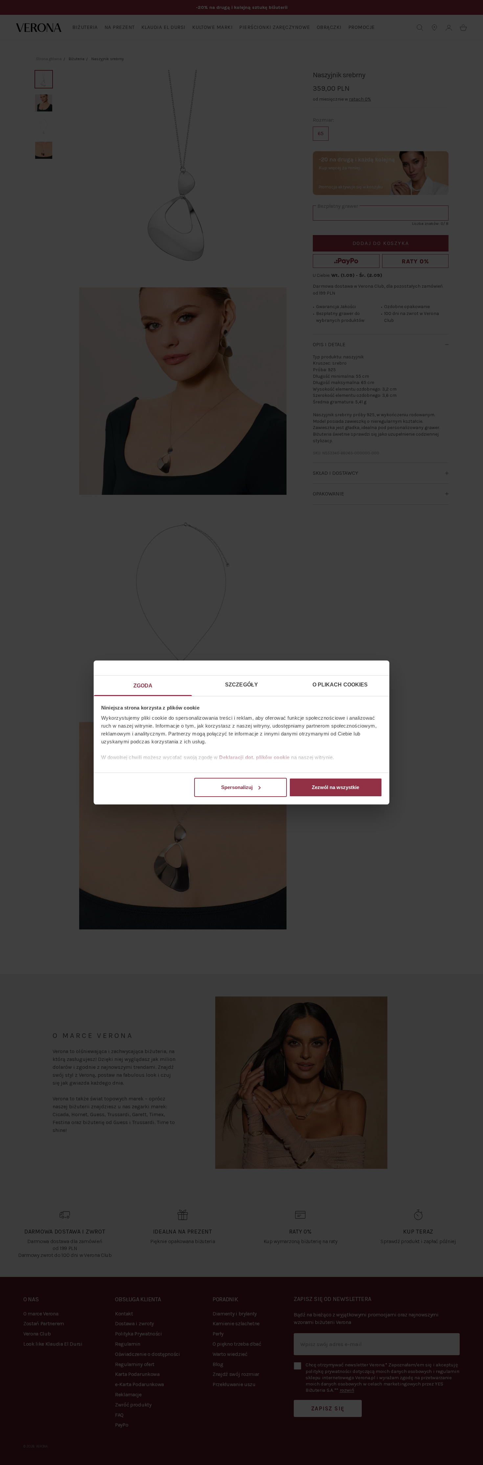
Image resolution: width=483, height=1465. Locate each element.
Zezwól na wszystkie (335, 787)
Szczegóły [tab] (241, 684)
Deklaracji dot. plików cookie (254, 757)
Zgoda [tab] (143, 685)
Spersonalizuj (237, 787)
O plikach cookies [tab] (340, 684)
